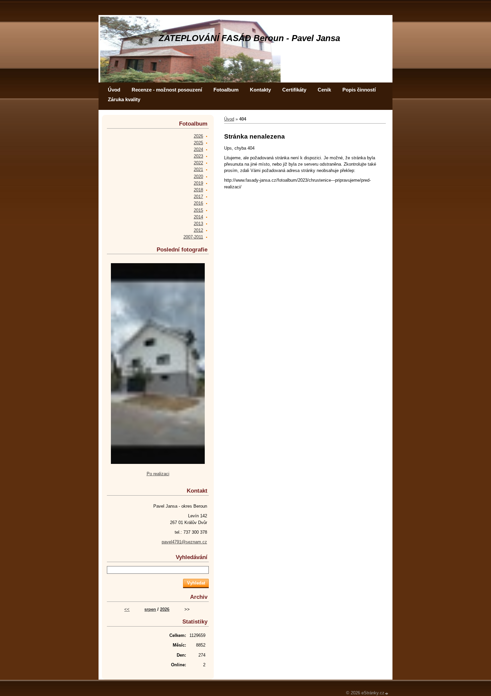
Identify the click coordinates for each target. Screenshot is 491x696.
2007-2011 (193, 236)
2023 (198, 156)
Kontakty (260, 90)
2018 (198, 189)
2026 (198, 136)
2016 (198, 203)
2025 (198, 142)
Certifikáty (294, 90)
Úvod (114, 90)
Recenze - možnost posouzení (167, 90)
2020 (198, 176)
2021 (198, 169)
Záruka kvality (124, 99)
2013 (198, 223)
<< (127, 609)
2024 (198, 149)
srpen (150, 609)
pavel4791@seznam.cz (184, 541)
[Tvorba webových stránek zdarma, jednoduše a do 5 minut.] (386, 693)
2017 (198, 196)
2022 (198, 162)
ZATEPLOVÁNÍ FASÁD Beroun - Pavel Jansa (249, 38)
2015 (198, 210)
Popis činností (359, 90)
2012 (198, 230)
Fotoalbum (225, 90)
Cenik (324, 90)
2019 (198, 183)
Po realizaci (158, 473)
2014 (198, 216)
